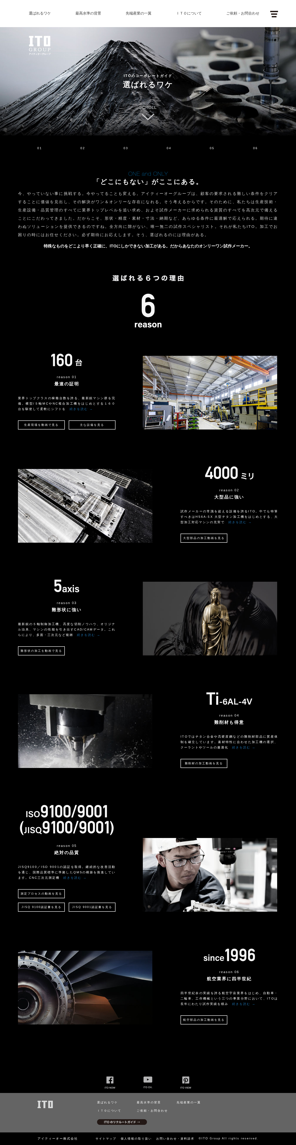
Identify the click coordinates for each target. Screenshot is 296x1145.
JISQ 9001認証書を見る (92, 907)
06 (255, 148)
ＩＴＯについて (189, 13)
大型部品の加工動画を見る (204, 538)
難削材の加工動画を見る (204, 763)
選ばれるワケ (40, 13)
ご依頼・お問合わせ (242, 13)
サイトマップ (106, 1138)
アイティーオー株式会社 (57, 1138)
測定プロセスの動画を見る (41, 893)
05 (212, 148)
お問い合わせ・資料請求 (175, 1138)
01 (39, 148)
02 (82, 148)
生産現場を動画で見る (41, 424)
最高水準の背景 (88, 13)
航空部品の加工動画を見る (204, 1019)
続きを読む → (81, 409)
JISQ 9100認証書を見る (41, 907)
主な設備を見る (92, 424)
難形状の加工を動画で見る (41, 650)
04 (169, 148)
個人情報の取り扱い (136, 1138)
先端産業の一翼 (138, 13)
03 (126, 148)
